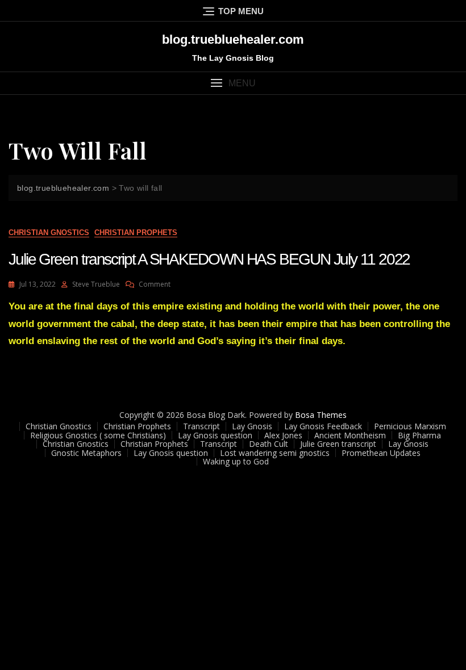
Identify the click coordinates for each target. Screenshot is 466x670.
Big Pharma (419, 435)
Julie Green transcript (338, 443)
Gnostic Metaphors (86, 452)
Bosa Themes (321, 414)
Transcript (201, 426)
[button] (233, 83)
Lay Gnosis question (215, 435)
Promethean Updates (381, 452)
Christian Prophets (135, 232)
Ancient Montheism (350, 435)
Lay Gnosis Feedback (323, 426)
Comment (154, 284)
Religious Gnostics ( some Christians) (98, 435)
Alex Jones (283, 435)
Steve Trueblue (96, 284)
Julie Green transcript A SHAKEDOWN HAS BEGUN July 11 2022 (209, 259)
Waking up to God (236, 461)
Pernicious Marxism (410, 426)
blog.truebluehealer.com (233, 39)
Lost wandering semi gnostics (275, 452)
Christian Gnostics (49, 232)
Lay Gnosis (252, 426)
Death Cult (268, 443)
